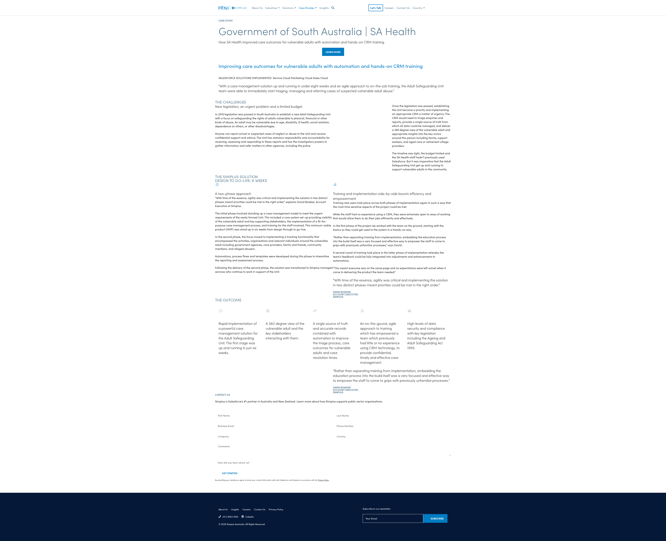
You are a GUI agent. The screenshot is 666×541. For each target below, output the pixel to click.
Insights (324, 8)
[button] (332, 7)
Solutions (288, 8)
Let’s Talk (375, 8)
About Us (257, 8)
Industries (271, 8)
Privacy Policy (276, 509)
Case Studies (306, 8)
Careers (389, 8)
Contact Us (403, 8)
